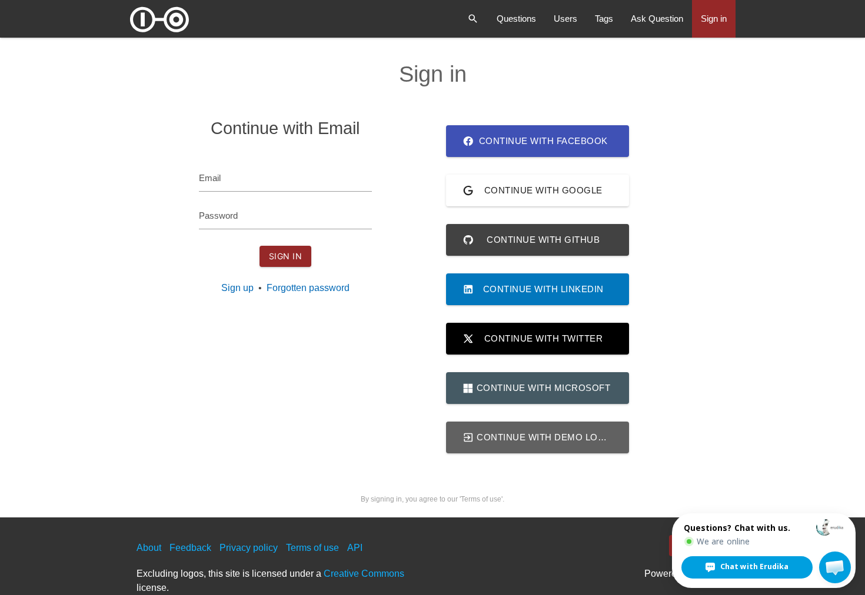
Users (565, 19)
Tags (604, 19)
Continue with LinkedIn (543, 289)
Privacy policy (248, 548)
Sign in (714, 19)
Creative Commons (364, 574)
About (149, 548)
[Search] (473, 19)
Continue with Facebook (543, 141)
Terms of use (312, 548)
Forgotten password (308, 288)
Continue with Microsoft (544, 388)
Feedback (190, 548)
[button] (835, 567)
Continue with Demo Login (544, 437)
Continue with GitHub (543, 240)
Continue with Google (543, 190)
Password (218, 215)
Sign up (237, 288)
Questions (516, 19)
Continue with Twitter (543, 338)
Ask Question (657, 19)
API (354, 548)
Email (210, 178)
